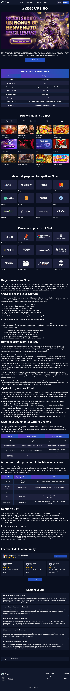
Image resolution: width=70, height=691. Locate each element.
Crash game (42, 121)
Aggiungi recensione (60, 556)
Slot (60, 121)
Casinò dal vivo (25, 121)
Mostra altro (35, 579)
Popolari (8, 121)
